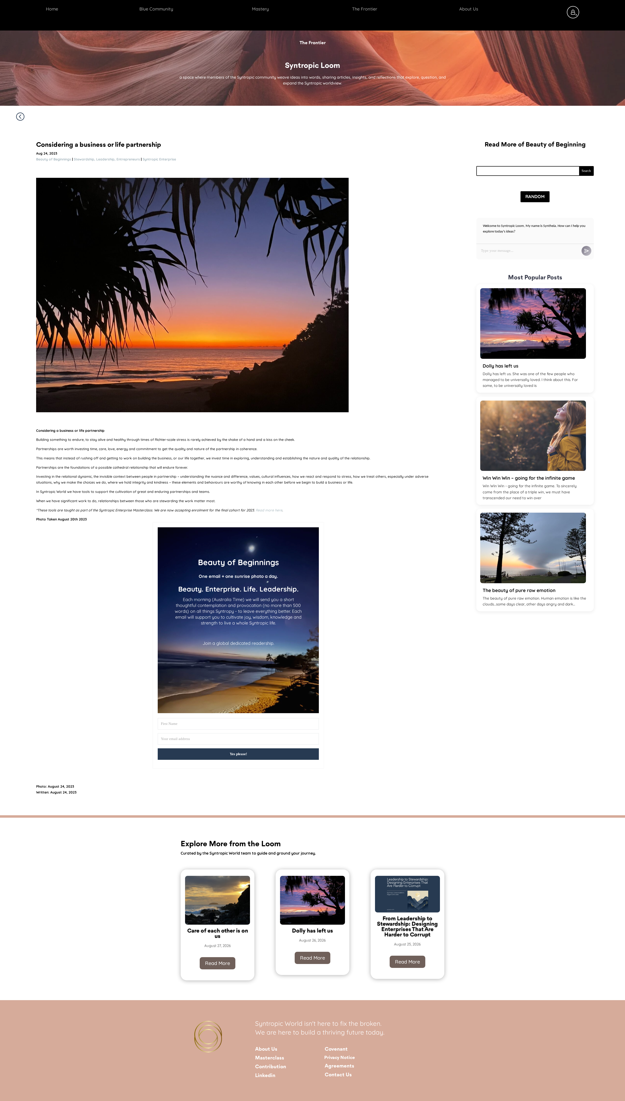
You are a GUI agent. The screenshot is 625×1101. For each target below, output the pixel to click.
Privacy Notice (339, 1057)
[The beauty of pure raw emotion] (533, 548)
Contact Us (338, 1075)
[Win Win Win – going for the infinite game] (533, 436)
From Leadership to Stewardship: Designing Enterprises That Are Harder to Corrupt (407, 927)
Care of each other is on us (217, 933)
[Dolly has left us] (533, 323)
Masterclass (269, 1058)
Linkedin (265, 1075)
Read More (217, 963)
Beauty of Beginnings (53, 159)
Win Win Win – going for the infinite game (529, 478)
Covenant (336, 1049)
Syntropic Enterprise (159, 159)
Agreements (339, 1066)
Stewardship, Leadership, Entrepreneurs (107, 159)
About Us (266, 1049)
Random (535, 196)
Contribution (270, 1066)
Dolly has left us (500, 366)
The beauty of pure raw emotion (519, 590)
